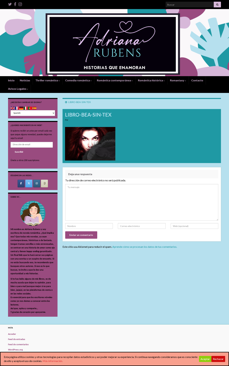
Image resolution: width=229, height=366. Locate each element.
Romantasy (177, 80)
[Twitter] (10, 3)
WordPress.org (15, 350)
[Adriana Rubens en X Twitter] (28, 183)
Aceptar (205, 358)
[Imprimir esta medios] (215, 120)
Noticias (25, 80)
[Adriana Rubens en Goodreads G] (44, 183)
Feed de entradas (16, 339)
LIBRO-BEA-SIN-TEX (79, 102)
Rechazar (218, 358)
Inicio (11, 80)
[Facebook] (15, 3)
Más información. (53, 360)
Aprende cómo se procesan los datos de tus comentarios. (144, 246)
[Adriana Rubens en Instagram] (36, 183)
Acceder (12, 334)
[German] (21, 108)
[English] (13, 108)
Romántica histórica (150, 80)
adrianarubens (75, 120)
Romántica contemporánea (114, 80)
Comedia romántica (77, 80)
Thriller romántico (47, 80)
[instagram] (20, 3)
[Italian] (26, 108)
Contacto (197, 80)
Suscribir (19, 152)
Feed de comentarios (18, 344)
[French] (17, 108)
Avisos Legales (17, 88)
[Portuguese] (30, 108)
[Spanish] (34, 108)
